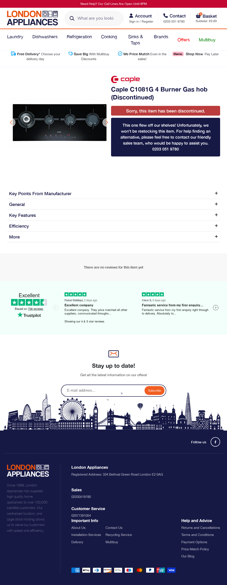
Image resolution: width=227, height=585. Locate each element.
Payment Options (194, 542)
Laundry (15, 36)
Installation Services (86, 535)
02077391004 (81, 515)
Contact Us (114, 528)
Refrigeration (79, 36)
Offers (184, 39)
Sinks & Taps (135, 39)
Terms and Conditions (197, 535)
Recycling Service (119, 535)
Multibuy (207, 39)
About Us (78, 528)
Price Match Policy (195, 549)
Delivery (77, 542)
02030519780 (81, 497)
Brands (161, 36)
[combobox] (94, 18)
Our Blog (187, 556)
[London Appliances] (34, 18)
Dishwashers (45, 36)
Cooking (109, 36)
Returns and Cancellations (200, 528)
